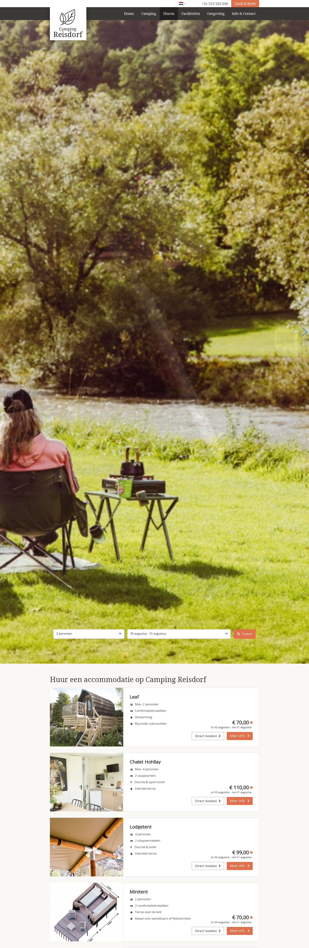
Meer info (238, 736)
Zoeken (246, 634)
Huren (168, 13)
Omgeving (216, 13)
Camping (148, 13)
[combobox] (182, 3)
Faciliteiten (191, 13)
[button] (4, 332)
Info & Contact (244, 13)
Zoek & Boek (245, 3)
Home (129, 13)
